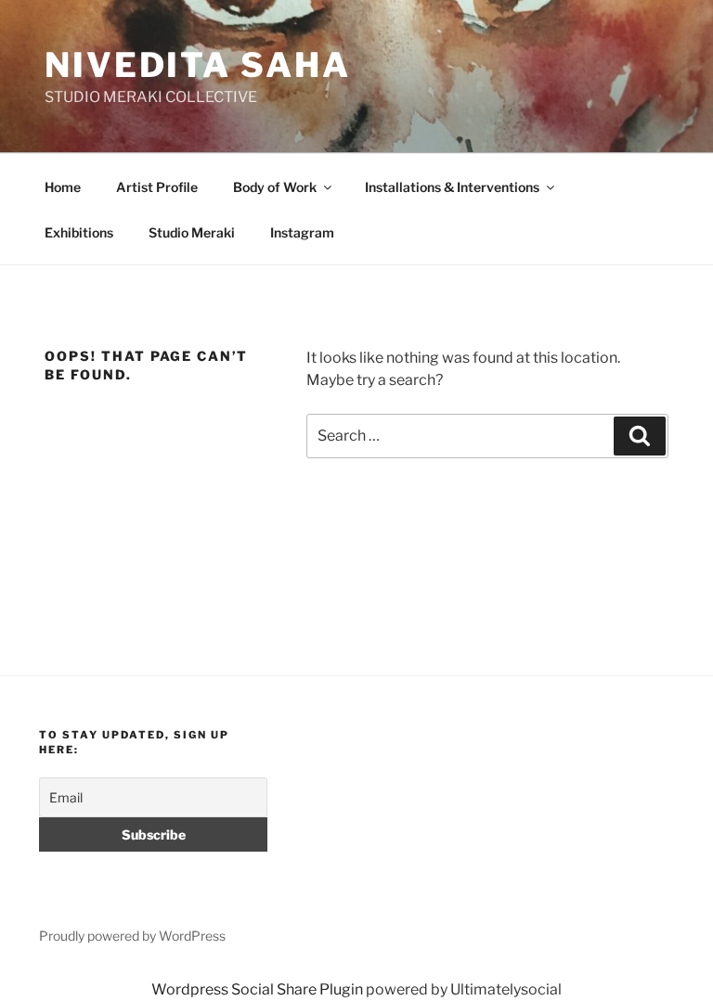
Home (63, 187)
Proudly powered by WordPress (132, 935)
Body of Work (275, 187)
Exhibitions (79, 232)
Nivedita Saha (197, 65)
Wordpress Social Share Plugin (258, 989)
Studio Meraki (192, 232)
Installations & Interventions (452, 187)
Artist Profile (157, 187)
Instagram (302, 232)
